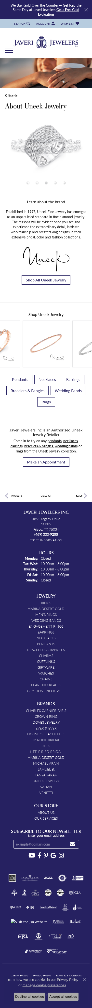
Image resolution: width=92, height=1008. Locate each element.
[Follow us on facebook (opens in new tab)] (39, 855)
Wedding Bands (68, 390)
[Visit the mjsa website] (23, 936)
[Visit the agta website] (48, 878)
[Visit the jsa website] (29, 922)
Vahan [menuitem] (46, 786)
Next (79, 496)
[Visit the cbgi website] (35, 892)
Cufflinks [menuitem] (46, 661)
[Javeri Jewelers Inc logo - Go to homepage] (46, 40)
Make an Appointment (46, 462)
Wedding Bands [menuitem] (46, 620)
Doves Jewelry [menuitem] (46, 722)
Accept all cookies (63, 996)
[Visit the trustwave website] (57, 951)
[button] (21, 23)
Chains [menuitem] (46, 678)
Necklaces (47, 379)
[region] (46, 157)
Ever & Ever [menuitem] (46, 728)
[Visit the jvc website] (58, 922)
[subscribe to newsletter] (72, 844)
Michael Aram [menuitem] (46, 763)
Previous (16, 496)
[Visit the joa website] (77, 907)
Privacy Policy (67, 980)
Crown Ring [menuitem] (46, 716)
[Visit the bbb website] (24, 892)
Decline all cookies (29, 996)
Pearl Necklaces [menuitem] (46, 684)
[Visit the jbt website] (30, 907)
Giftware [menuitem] (46, 667)
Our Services (46, 818)
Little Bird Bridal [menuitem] (46, 751)
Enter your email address (46, 835)
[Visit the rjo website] (70, 936)
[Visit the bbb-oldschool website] (14, 892)
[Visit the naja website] (38, 936)
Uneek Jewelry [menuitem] (46, 780)
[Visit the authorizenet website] (62, 878)
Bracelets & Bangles (27, 390)
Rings (46, 402)
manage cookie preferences (44, 985)
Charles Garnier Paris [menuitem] (46, 710)
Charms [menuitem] (46, 655)
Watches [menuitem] (46, 673)
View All (45, 496)
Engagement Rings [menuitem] (46, 626)
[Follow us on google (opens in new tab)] (53, 855)
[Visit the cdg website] (48, 892)
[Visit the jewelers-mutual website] (48, 907)
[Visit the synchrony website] (33, 951)
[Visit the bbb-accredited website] (77, 878)
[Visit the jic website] (65, 907)
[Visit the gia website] (75, 892)
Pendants (20, 379)
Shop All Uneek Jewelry (46, 280)
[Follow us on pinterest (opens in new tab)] (46, 855)
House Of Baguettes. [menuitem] (46, 733)
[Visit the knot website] (75, 922)
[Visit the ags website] (30, 878)
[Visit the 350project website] (12, 878)
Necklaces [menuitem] (46, 637)
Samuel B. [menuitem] (46, 769)
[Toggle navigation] (9, 53)
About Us (46, 812)
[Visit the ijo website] (15, 907)
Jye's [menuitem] (46, 745)
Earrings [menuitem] (46, 632)
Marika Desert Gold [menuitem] (46, 608)
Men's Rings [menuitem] (46, 614)
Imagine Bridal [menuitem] (46, 739)
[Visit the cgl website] (60, 892)
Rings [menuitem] (46, 602)
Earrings (73, 379)
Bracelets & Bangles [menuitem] (46, 649)
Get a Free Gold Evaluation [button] (58, 11)
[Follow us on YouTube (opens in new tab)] (31, 855)
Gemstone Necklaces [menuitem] (46, 690)
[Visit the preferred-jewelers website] (55, 936)
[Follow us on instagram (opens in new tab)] (61, 855)
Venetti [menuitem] (46, 792)
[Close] (86, 10)
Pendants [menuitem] (46, 643)
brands (12, 95)
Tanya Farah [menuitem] (46, 774)
